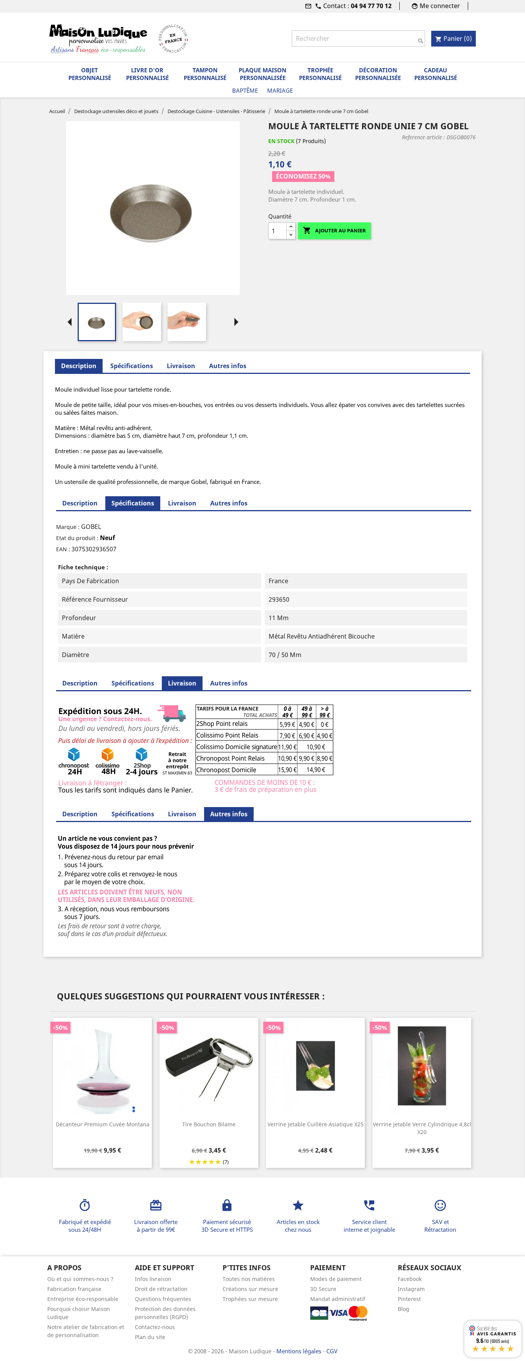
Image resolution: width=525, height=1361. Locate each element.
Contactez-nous (155, 1327)
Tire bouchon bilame (209, 1124)
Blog (403, 1309)
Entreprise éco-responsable (82, 1299)
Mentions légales (299, 1351)
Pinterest (409, 1299)
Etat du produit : (77, 538)
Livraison (181, 366)
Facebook (410, 1279)
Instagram (411, 1289)
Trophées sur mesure (250, 1299)
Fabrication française (74, 1289)
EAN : (63, 549)
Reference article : (423, 137)
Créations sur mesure (250, 1289)
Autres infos (227, 366)
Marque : (68, 526)
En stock (281, 141)
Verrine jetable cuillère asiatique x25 (315, 1124)
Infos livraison (153, 1279)
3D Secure (323, 1289)
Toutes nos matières (249, 1279)
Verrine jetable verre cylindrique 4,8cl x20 (422, 1128)
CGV (331, 1351)
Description (80, 503)
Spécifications (131, 366)
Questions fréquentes (163, 1299)
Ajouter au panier (334, 230)
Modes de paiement (336, 1279)
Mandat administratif (337, 1299)
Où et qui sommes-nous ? (80, 1279)
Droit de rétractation (161, 1289)
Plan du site (150, 1337)
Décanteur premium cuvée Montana (103, 1124)
